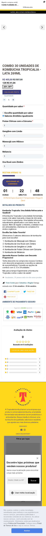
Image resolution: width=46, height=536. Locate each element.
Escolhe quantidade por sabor (19, 113)
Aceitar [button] (27, 531)
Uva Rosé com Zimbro (12, 162)
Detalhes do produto (13, 205)
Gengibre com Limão (12, 131)
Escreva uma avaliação (23, 350)
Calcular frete (11, 92)
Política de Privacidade (16, 523)
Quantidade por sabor (12, 106)
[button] (36, 525)
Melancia (6, 152)
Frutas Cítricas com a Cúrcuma (17, 121)
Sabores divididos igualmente (19, 116)
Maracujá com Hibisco (13, 141)
